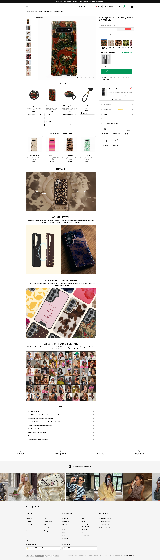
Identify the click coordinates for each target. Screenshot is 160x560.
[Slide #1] (78, 77)
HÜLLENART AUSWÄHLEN (108, 52)
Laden (45, 518)
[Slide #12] (93, 77)
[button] (105, 23)
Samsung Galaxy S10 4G (32, 11)
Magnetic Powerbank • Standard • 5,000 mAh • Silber (52, 109)
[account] (128, 6)
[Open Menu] (27, 6)
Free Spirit (87, 155)
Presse (64, 529)
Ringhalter (28, 521)
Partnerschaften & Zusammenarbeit (86, 525)
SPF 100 (52, 155)
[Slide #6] (85, 77)
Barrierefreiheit (85, 535)
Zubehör (28, 537)
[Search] (31, 6)
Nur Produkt (108, 29)
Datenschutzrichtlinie (93, 555)
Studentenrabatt (67, 524)
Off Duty (70, 155)
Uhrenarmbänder (30, 531)
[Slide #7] (86, 77)
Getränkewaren (48, 521)
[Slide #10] (90, 77)
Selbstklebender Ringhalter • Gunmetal (34, 109)
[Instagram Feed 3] (137, 487)
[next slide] (28, 78)
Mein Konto (65, 518)
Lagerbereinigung (30, 540)
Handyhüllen (29, 518)
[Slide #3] (81, 77)
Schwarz (87, 108)
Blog (82, 532)
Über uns (83, 521)
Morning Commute (34, 106)
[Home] (80, 6)
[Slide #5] (119, 99)
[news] (124, 6)
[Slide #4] (82, 77)
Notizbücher (29, 534)
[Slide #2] (115, 99)
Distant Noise (34, 155)
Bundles (125, 29)
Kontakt (83, 518)
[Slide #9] (89, 77)
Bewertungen (84, 529)
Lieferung (65, 532)
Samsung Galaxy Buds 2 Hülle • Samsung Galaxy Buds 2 (69, 109)
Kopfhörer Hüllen (30, 524)
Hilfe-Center (65, 521)
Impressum (71, 555)
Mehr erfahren (128, 52)
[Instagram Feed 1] (80, 487)
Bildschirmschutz (48, 537)
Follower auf (82, 466)
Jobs (63, 535)
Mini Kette (87, 106)
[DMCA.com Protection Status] (129, 556)
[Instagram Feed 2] (108, 487)
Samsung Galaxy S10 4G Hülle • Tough (34, 158)
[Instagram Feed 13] (22, 487)
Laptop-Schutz (48, 527)
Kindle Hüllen (29, 527)
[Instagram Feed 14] (51, 487)
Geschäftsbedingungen (80, 555)
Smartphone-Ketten (49, 531)
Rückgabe (65, 538)
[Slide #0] (77, 77)
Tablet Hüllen (47, 524)
